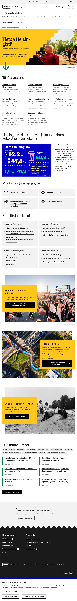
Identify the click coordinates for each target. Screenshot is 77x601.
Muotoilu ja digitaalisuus (62, 99)
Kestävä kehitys (8, 99)
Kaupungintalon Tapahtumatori (53, 262)
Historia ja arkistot (35, 84)
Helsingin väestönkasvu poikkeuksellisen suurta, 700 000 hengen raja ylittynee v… (20, 233)
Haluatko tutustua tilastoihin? (54, 228)
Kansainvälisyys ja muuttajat (9, 114)
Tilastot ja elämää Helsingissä (9, 85)
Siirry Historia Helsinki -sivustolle (18, 416)
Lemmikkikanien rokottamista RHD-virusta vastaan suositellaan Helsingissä (21, 459)
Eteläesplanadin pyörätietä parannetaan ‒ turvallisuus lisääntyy (21, 470)
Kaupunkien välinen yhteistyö (35, 114)
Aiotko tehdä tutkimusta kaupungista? (55, 235)
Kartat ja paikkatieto (61, 84)
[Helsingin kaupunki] (5, 564)
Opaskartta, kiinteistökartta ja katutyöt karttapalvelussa (21, 256)
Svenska (52, 7)
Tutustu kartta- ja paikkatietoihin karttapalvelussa (59, 363)
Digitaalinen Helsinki (55, 201)
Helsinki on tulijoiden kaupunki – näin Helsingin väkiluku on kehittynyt (55, 470)
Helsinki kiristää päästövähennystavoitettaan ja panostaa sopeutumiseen (19, 239)
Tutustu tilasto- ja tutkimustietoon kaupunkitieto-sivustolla (22, 304)
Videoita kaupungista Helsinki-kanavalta (57, 258)
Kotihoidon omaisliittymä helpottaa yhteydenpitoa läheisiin (55, 459)
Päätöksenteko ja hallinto (13, 27)
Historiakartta (12, 261)
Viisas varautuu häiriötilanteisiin (17, 228)
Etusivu (4, 27)
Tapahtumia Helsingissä (52, 255)
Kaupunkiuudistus (54, 192)
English (58, 7)
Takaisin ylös (67, 573)
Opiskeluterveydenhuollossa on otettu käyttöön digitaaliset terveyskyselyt (56, 480)
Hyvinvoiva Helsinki (17, 192)
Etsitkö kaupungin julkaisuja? (54, 232)
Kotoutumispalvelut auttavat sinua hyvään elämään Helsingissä (21, 203)
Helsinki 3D (10, 264)
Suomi (47, 7)
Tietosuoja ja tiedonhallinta (38, 99)
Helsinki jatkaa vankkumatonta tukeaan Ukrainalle (19, 480)
